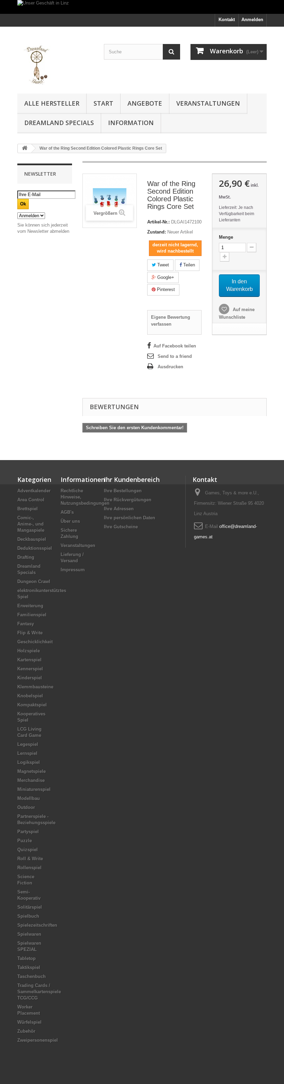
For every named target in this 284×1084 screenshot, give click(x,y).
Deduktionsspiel (34, 548)
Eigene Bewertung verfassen (170, 321)
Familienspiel (31, 614)
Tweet (162, 264)
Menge (226, 237)
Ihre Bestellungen (123, 490)
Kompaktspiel (32, 704)
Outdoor (26, 807)
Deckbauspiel (31, 539)
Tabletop (26, 958)
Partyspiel (28, 831)
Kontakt (227, 19)
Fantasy (25, 623)
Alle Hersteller (51, 103)
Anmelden (252, 19)
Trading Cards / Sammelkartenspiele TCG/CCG (39, 992)
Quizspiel (27, 849)
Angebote (144, 103)
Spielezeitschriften (37, 925)
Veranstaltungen (208, 103)
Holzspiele (28, 650)
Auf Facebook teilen (174, 346)
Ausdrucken (170, 366)
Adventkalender (34, 490)
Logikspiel (28, 762)
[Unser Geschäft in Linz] (142, 7)
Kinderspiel (29, 677)
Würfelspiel (29, 1022)
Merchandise (31, 780)
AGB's (67, 512)
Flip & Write (30, 632)
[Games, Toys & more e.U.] (55, 63)
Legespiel (27, 744)
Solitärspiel (29, 907)
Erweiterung (30, 605)
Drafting (25, 557)
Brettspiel (27, 508)
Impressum (73, 569)
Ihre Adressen (119, 508)
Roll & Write (30, 858)
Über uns (70, 521)
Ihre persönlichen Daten (129, 517)
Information (131, 122)
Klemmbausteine (35, 686)
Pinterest (165, 289)
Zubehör (26, 1031)
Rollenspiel (29, 867)
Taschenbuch (31, 976)
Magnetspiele (31, 771)
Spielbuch (28, 916)
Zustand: (156, 232)
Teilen (188, 264)
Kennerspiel (30, 668)
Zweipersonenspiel (37, 1040)
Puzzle (24, 840)
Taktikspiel (28, 967)
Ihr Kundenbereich (132, 479)
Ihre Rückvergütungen (127, 499)
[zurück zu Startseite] (24, 148)
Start (103, 103)
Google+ (165, 277)
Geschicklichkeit (35, 641)
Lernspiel (27, 753)
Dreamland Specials (59, 122)
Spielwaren (29, 934)
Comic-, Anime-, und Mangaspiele (30, 524)
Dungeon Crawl (33, 581)
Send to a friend (175, 356)
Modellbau (28, 798)
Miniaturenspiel (34, 789)
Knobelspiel (30, 695)
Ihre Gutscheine (121, 526)
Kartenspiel (29, 659)
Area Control (30, 499)
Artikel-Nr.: (158, 221)
